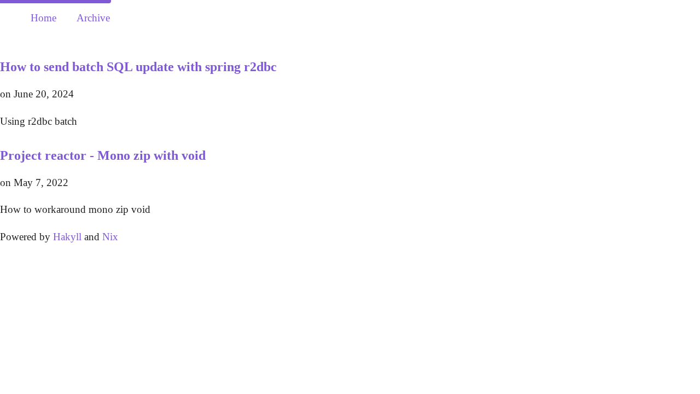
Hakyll (67, 236)
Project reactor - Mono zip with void (103, 155)
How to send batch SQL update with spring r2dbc (138, 67)
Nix (110, 236)
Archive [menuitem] (93, 18)
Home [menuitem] (43, 18)
